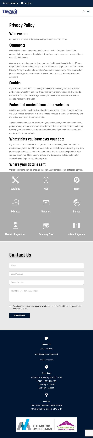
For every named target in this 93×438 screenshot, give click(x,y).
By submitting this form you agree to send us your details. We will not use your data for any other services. (47, 307)
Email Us (27, 3)
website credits (46, 360)
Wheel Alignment (77, 234)
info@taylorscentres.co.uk (46, 354)
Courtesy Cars (46, 234)
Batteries (46, 211)
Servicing (15, 189)
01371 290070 (11, 3)
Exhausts (15, 211)
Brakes (76, 211)
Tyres (77, 189)
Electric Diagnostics (15, 234)
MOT (46, 189)
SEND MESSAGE (19, 315)
